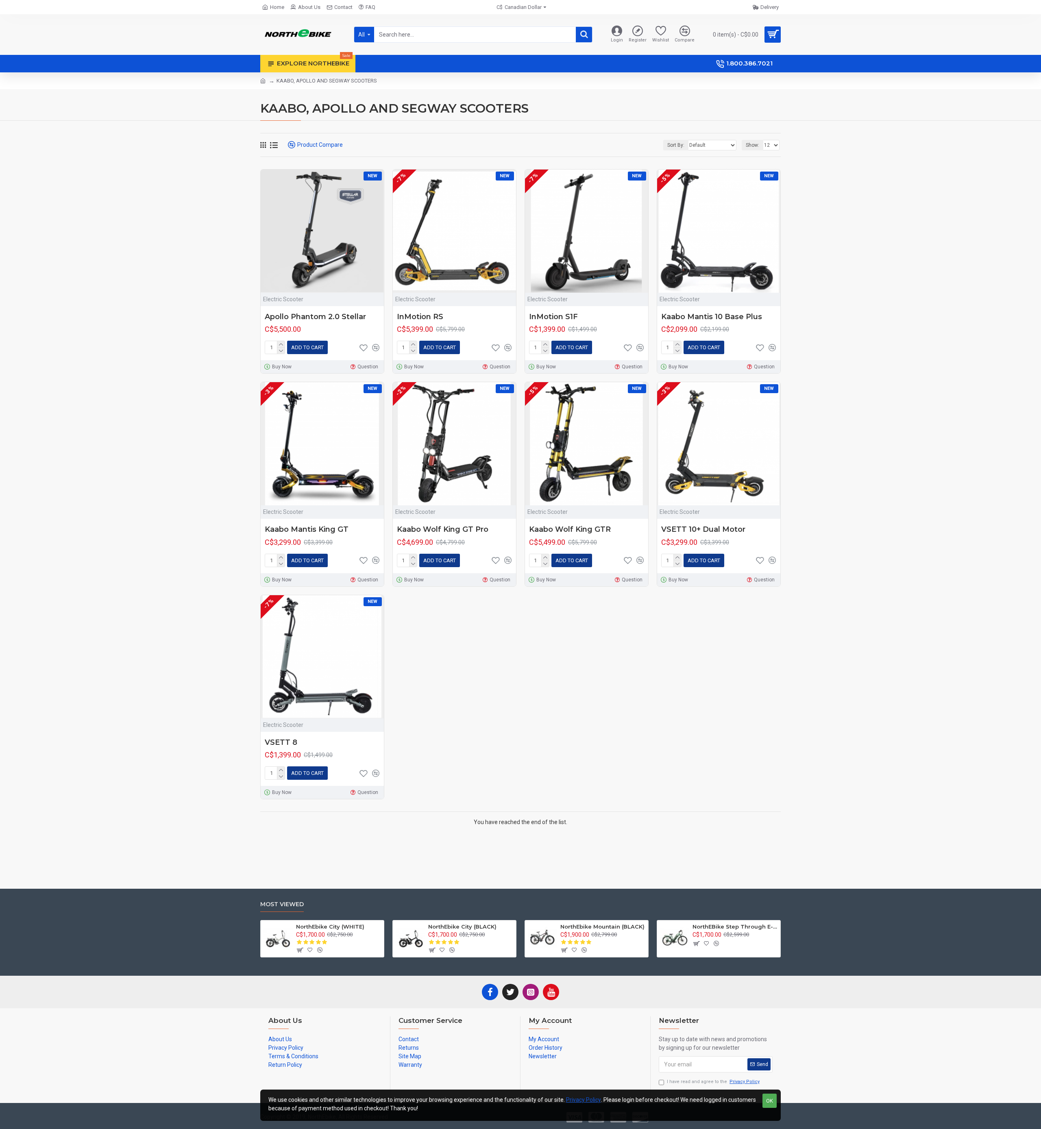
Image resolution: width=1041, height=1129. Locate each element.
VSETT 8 (281, 742)
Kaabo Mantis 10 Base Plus (711, 316)
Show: (752, 145)
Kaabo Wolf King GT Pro (442, 529)
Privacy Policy (583, 1099)
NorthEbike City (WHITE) (330, 926)
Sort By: (675, 145)
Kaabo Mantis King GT (306, 529)
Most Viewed (282, 904)
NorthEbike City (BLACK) (462, 926)
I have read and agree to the (713, 1081)
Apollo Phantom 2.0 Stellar (315, 316)
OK (769, 1101)
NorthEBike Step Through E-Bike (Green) (735, 926)
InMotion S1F (553, 316)
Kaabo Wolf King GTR (570, 529)
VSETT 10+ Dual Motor (703, 529)
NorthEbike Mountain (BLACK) (602, 926)
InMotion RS (420, 316)
